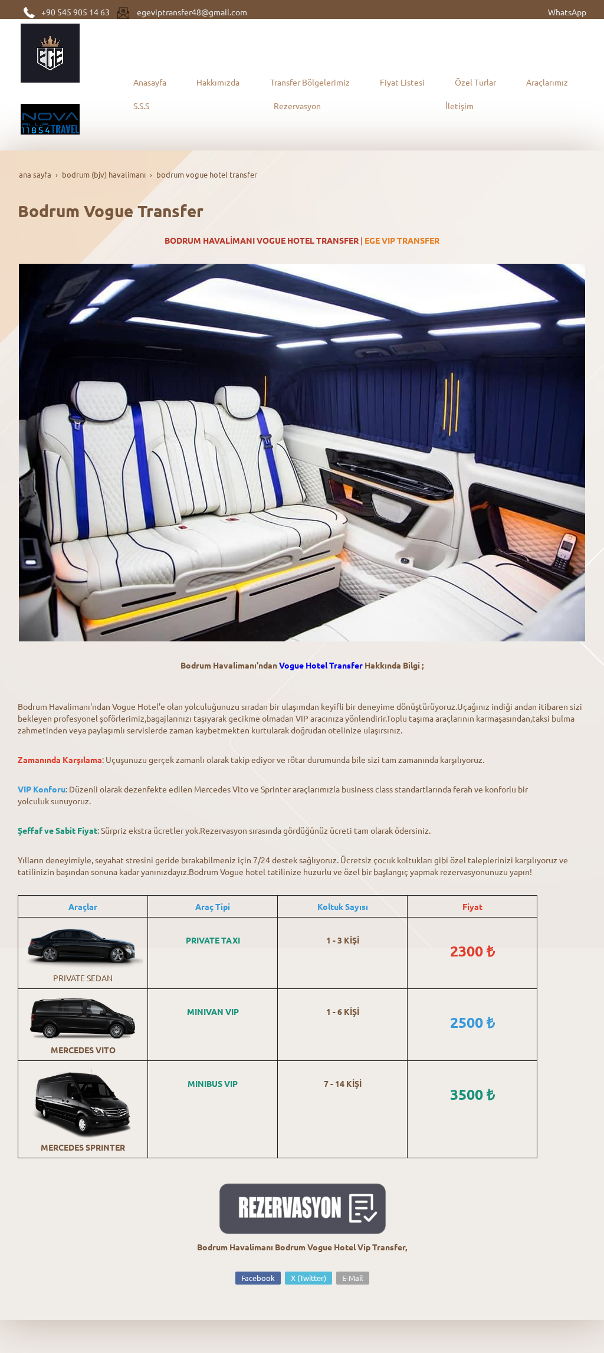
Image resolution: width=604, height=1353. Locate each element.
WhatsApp (567, 11)
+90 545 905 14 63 (75, 11)
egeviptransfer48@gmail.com (192, 11)
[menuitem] (153, 82)
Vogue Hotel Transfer (321, 665)
